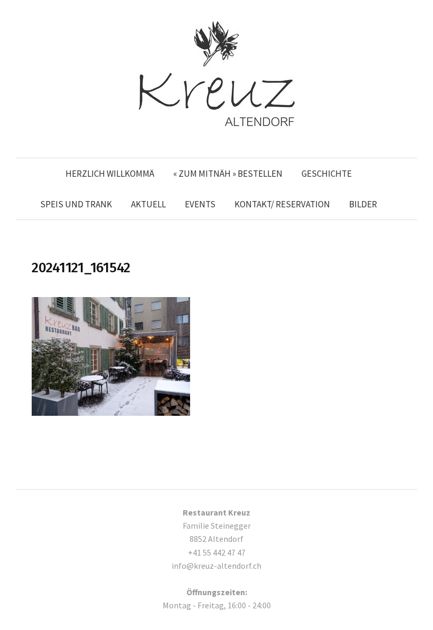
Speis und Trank (76, 204)
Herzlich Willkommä (109, 173)
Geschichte (327, 173)
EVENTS (200, 204)
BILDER (363, 204)
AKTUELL (148, 204)
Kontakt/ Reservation (282, 204)
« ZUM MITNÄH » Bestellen (228, 173)
